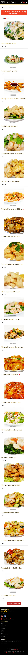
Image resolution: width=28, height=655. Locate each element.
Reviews (2, 630)
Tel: (4, 643)
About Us (3, 631)
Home (2, 633)
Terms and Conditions (5, 634)
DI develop (16, 649)
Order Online (3, 625)
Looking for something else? (14, 603)
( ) (24, 2)
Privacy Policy (3, 636)
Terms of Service (16, 652)
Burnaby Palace (5, 609)
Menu (2, 623)
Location (2, 626)
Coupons (3, 628)
